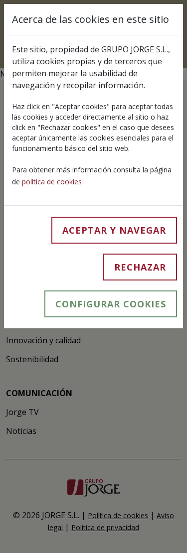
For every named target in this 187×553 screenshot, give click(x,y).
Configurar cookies (110, 304)
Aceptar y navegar (114, 230)
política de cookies (52, 181)
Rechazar (140, 267)
